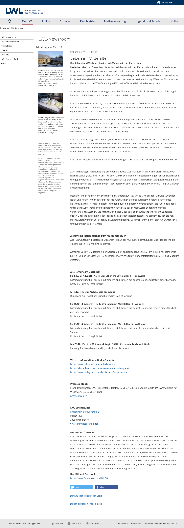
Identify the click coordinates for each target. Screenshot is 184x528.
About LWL (174, 523)
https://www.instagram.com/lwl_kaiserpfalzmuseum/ (98, 372)
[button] (81, 487)
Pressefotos (6, 46)
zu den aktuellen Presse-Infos (86, 503)
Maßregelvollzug (115, 21)
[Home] (9, 21)
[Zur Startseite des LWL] (24, 11)
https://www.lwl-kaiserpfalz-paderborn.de (92, 364)
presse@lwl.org (78, 396)
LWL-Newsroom (8, 37)
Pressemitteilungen (10, 41)
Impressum (158, 523)
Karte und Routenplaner (84, 423)
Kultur (175, 21)
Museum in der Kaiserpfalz (84, 411)
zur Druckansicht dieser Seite (86, 495)
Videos (4, 50)
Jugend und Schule (148, 21)
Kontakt (4, 63)
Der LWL (27, 21)
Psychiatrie (87, 21)
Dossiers (5, 54)
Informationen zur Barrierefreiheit (129, 523)
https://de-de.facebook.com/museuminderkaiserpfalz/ (99, 368)
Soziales (65, 21)
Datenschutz (147, 523)
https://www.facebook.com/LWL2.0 (89, 478)
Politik (46, 21)
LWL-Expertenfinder (10, 59)
